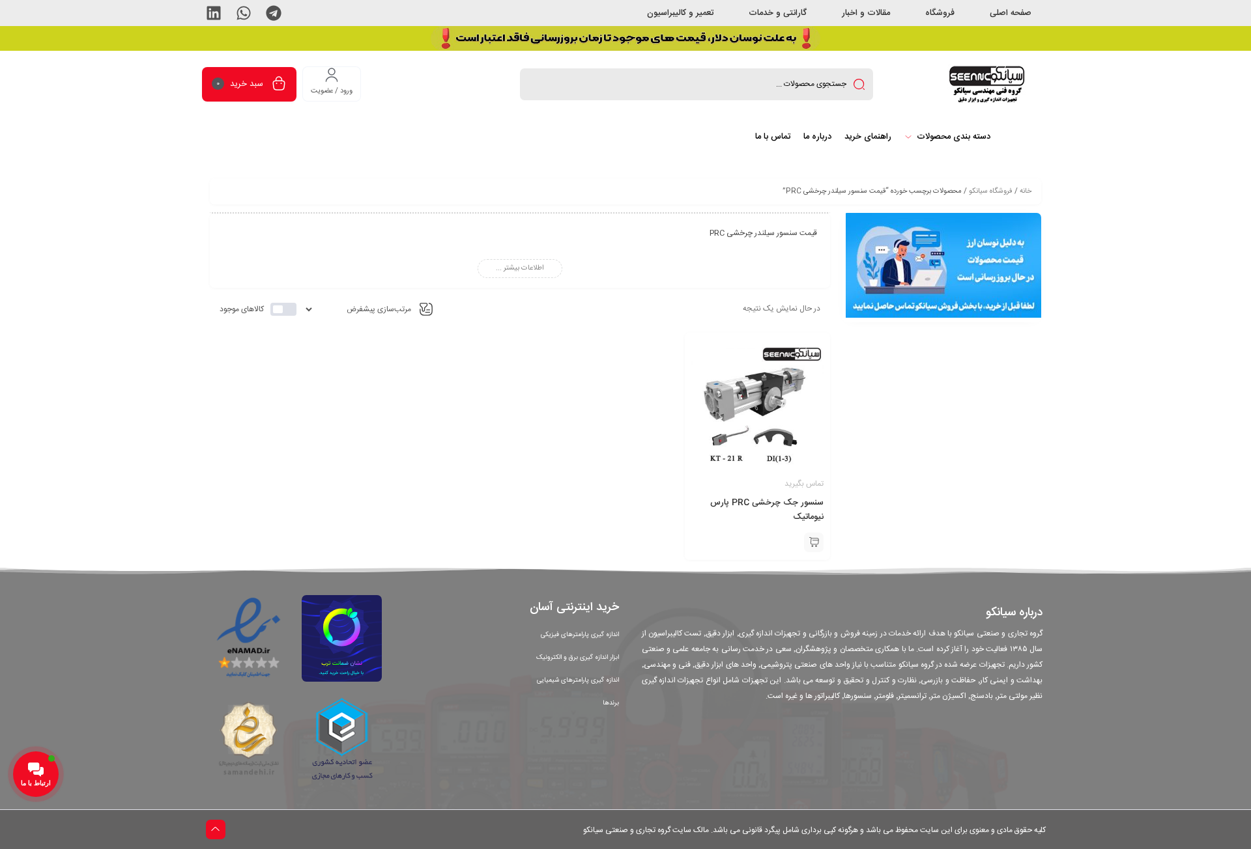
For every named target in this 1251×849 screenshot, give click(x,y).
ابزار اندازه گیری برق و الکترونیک (577, 657)
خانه (1025, 191)
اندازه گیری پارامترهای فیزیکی (580, 635)
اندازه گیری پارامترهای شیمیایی (578, 680)
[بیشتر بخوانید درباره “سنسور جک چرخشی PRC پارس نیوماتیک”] (814, 542)
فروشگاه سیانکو (991, 191)
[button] (273, 13)
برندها (611, 703)
